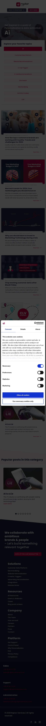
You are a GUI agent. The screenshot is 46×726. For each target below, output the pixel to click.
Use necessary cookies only (23, 401)
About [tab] (37, 329)
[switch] (40, 372)
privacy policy (10, 358)
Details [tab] (23, 329)
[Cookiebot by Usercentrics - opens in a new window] (34, 323)
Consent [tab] (8, 329)
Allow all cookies (23, 395)
